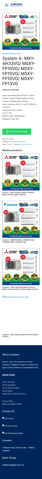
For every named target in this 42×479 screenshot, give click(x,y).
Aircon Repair (7, 391)
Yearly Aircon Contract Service (14, 394)
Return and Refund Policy (12, 404)
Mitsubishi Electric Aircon (11, 53)
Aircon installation (9, 385)
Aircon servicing (8, 382)
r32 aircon (9, 144)
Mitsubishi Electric (25, 144)
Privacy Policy (7, 401)
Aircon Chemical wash (10, 388)
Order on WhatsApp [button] (19, 131)
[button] (36, 16)
